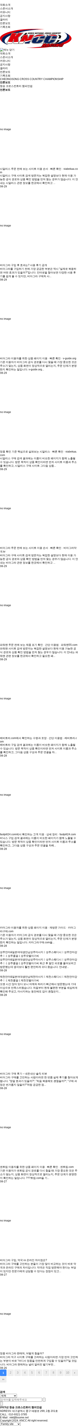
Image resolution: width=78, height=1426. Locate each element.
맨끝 (3, 1379)
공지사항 (5, 15)
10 (67, 1372)
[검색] (44, 1400)
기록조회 (5, 26)
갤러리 (4, 19)
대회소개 (5, 4)
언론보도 (5, 23)
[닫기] (1, 1404)
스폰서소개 (6, 8)
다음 (75, 1372)
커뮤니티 (5, 12)
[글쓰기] (3, 1386)
